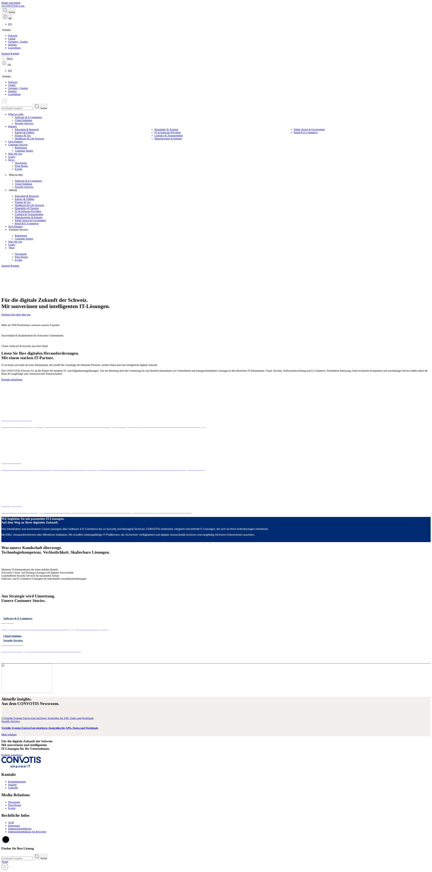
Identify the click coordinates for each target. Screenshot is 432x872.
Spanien (12, 44)
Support (5, 53)
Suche (11, 12)
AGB (11, 822)
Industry (12, 126)
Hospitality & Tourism (166, 129)
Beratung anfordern (11, 540)
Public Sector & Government (309, 129)
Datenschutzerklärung (19, 828)
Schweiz (6, 30)
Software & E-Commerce (28, 117)
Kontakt (14, 53)
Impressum (14, 825)
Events (18, 169)
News (11, 159)
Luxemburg (14, 47)
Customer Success (18, 144)
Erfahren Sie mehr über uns (16, 314)
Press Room (21, 166)
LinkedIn (13, 787)
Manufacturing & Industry (168, 138)
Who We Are (15, 153)
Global (11, 38)
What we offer (15, 114)
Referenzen (21, 147)
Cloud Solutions (23, 120)
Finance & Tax (23, 135)
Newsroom (21, 162)
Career (11, 156)
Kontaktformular (17, 781)
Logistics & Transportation (168, 135)
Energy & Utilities (24, 132)
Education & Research (27, 129)
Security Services (24, 123)
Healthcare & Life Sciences (29, 138)
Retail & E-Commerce (306, 132)
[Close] (4, 101)
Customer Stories (24, 150)
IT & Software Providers (167, 132)
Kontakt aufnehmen (11, 379)
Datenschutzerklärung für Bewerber (27, 831)
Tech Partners (15, 141)
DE (10, 18)
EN (10, 24)
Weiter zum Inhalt (10, 2)
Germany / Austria (18, 41)
